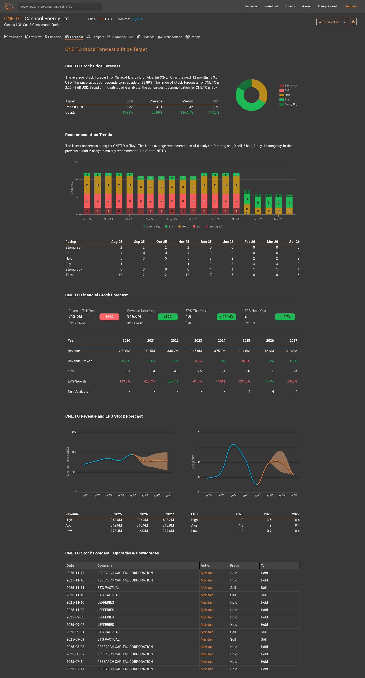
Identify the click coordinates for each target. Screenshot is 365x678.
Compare (98, 37)
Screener (251, 6)
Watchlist (271, 6)
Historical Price (122, 37)
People (195, 37)
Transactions (172, 37)
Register (351, 6)
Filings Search (328, 6)
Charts (290, 6)
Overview (35, 37)
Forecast (76, 37)
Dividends (148, 37)
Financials (55, 37)
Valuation (15, 37)
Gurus (306, 6)
